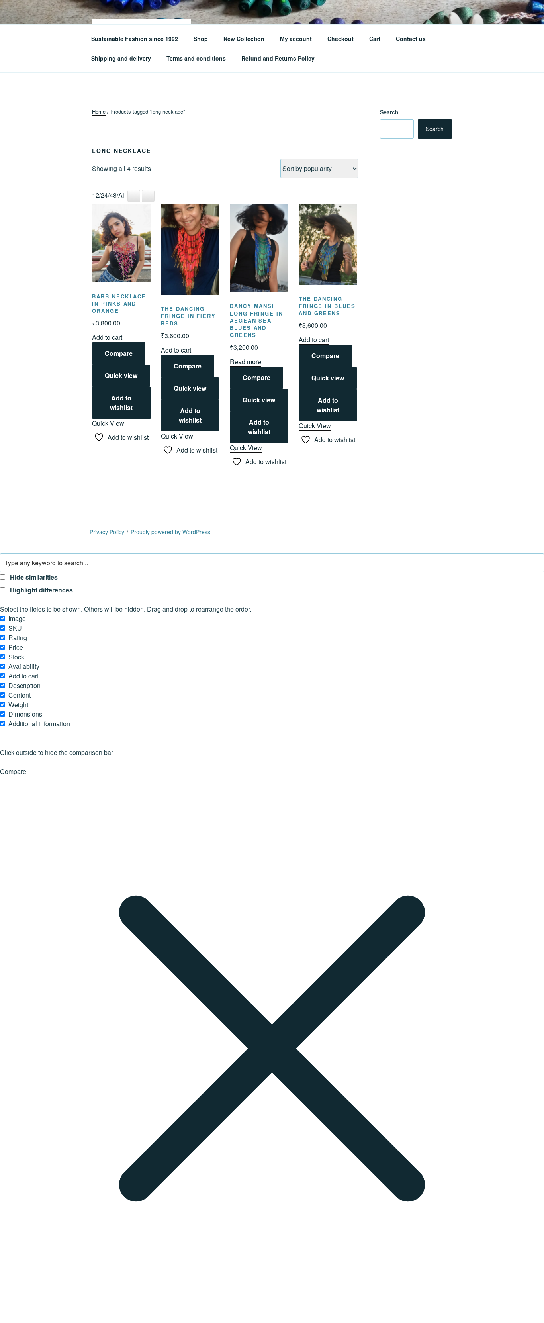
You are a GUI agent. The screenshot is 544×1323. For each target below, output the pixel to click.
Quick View (108, 423)
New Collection (243, 39)
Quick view (121, 375)
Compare (119, 353)
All (122, 195)
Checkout (340, 39)
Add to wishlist (121, 402)
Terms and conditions (196, 58)
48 (113, 195)
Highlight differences (40, 589)
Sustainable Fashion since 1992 (134, 39)
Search (389, 112)
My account (296, 39)
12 (95, 195)
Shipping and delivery (121, 58)
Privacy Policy (107, 532)
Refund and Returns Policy (278, 58)
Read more (245, 361)
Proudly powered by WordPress (170, 532)
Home (99, 111)
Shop (201, 39)
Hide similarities (33, 577)
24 (104, 195)
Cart (374, 39)
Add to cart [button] (107, 337)
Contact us (411, 39)
